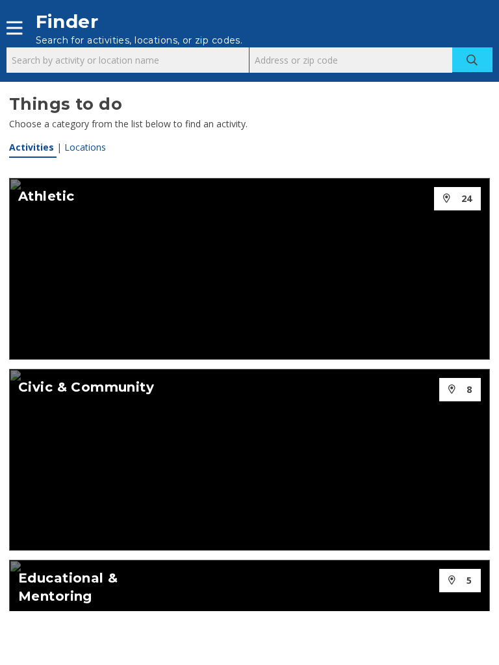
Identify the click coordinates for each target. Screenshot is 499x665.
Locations (85, 147)
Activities (33, 147)
